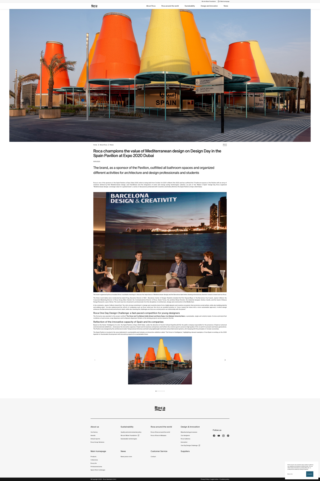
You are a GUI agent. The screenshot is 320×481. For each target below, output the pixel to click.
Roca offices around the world (160, 432)
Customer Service (159, 451)
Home (95, 145)
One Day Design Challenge (189, 445)
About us (95, 427)
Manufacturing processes (189, 432)
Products (93, 456)
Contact (153, 456)
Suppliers (185, 451)
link (172, 318)
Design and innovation (209, 6)
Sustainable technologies (129, 439)
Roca (224, 144)
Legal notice (214, 479)
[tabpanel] (160, 362)
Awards (93, 435)
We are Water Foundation (129, 435)
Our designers (185, 435)
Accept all (309, 474)
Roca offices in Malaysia (158, 435)
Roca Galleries (185, 439)
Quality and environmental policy (131, 432)
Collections (94, 460)
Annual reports (95, 439)
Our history (94, 432)
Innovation (184, 442)
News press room (126, 456)
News (226, 6)
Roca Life (94, 463)
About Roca (150, 6)
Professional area (96, 466)
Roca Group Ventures (97, 442)
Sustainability (190, 6)
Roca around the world (170, 6)
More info (290, 474)
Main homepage (98, 451)
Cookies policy (224, 479)
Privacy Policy (205, 479)
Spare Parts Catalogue (98, 470)
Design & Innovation (190, 427)
